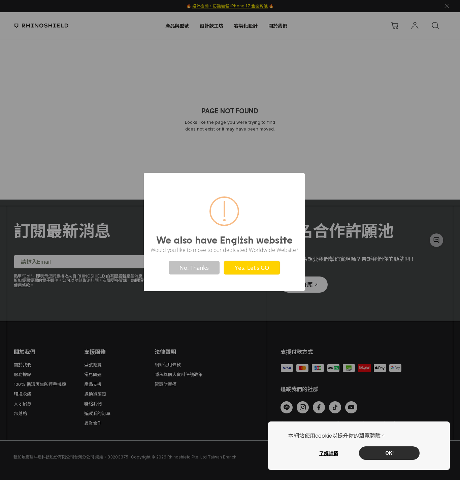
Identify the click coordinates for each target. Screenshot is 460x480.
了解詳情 (328, 453)
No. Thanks (194, 267)
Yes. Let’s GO (252, 267)
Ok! (389, 453)
